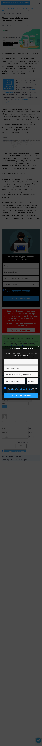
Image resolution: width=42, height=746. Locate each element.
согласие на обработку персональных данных (19, 389)
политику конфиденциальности (22, 388)
